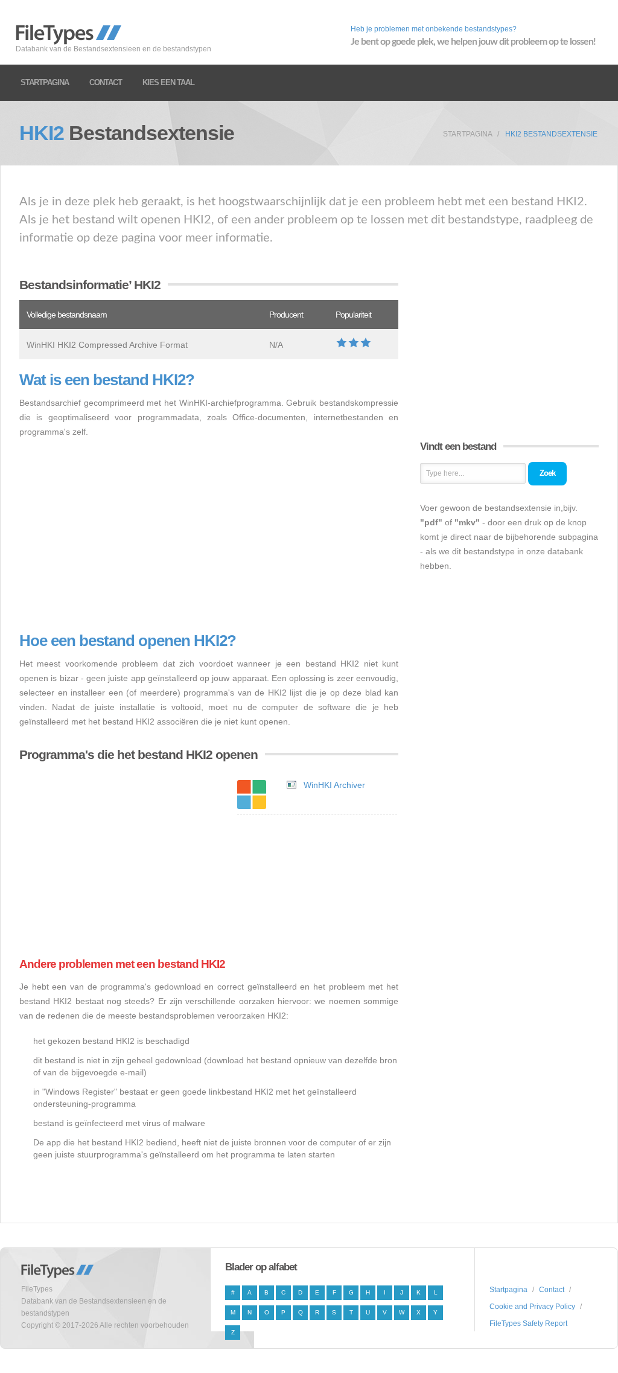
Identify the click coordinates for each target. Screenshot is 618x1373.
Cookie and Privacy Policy (532, 1306)
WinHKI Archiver (334, 785)
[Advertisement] (208, 535)
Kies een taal (168, 82)
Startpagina (45, 82)
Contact (105, 82)
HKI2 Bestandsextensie (551, 134)
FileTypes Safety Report (528, 1323)
